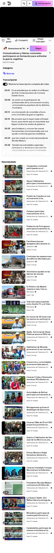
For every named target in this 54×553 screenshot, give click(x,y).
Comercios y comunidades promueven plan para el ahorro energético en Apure (39, 363)
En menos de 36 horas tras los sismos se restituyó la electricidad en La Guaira (38, 318)
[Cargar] (30, 3)
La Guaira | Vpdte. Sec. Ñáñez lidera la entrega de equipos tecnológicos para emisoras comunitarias (38, 499)
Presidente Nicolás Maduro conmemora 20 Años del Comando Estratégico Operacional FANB (39, 484)
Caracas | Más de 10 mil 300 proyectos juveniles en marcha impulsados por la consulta (39, 423)
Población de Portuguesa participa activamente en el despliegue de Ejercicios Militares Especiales (39, 227)
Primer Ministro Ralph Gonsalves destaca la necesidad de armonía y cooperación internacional (38, 454)
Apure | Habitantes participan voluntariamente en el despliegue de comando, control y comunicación (39, 182)
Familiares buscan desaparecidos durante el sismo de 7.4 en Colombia (38, 242)
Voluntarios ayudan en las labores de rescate (38, 273)
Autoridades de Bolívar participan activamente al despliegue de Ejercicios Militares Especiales (38, 393)
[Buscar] (24, 3)
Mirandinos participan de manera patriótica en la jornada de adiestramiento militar (38, 514)
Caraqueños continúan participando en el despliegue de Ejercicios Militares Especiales (37, 167)
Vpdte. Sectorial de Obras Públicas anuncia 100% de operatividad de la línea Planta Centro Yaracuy (38, 333)
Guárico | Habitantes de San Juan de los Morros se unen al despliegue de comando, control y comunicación (39, 438)
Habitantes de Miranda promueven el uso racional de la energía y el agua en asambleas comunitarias (38, 348)
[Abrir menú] (4, 3)
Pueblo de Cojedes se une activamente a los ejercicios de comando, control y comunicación (38, 197)
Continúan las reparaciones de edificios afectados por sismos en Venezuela (39, 257)
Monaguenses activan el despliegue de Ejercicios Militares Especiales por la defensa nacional (38, 408)
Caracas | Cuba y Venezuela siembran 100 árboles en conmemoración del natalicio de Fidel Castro (39, 378)
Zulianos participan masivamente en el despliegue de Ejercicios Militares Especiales (37, 212)
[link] (16, 48)
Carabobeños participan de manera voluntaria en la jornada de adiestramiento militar (38, 529)
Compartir (23, 40)
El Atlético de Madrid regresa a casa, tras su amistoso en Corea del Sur (38, 288)
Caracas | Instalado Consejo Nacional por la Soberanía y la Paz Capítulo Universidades (39, 469)
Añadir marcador (40, 40)
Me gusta (8, 40)
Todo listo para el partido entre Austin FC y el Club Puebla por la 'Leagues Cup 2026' (38, 303)
